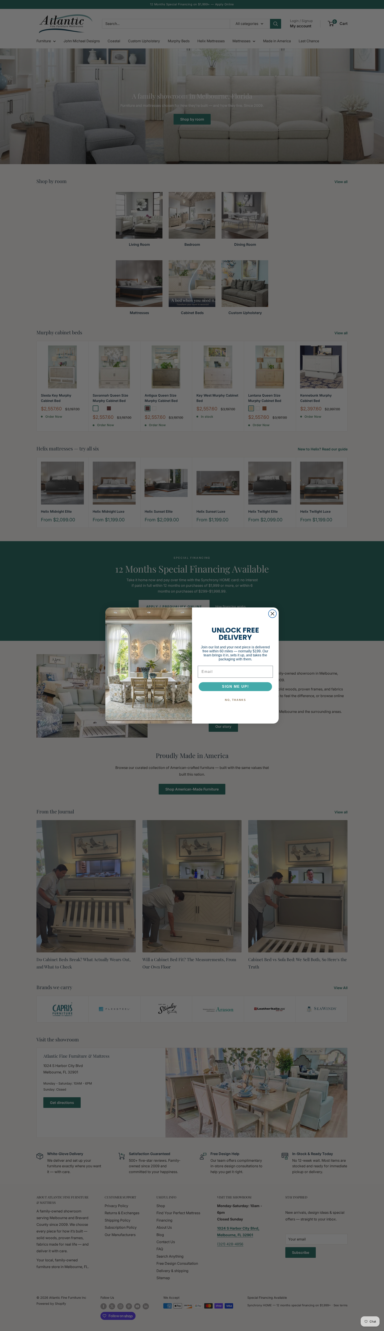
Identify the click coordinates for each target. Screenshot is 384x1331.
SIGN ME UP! (235, 686)
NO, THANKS (235, 700)
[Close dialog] (272, 614)
